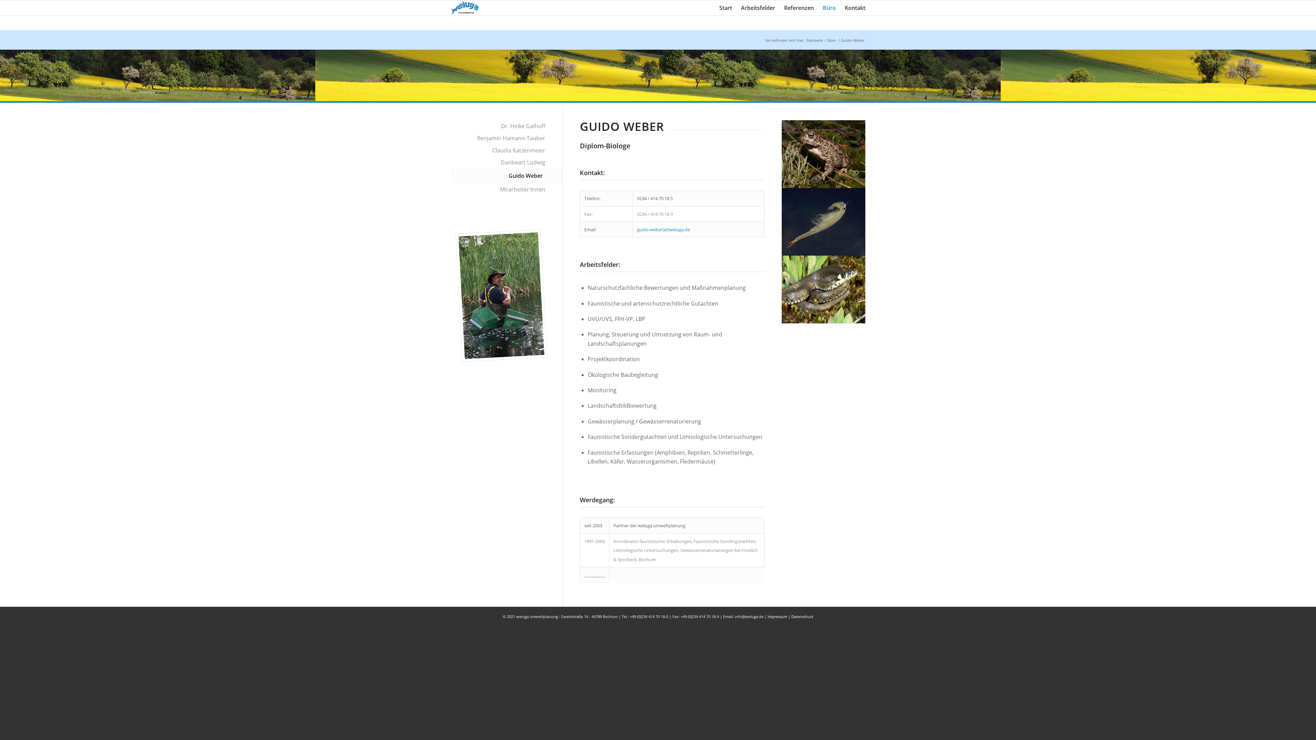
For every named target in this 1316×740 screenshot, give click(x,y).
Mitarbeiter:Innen (522, 189)
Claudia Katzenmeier (518, 150)
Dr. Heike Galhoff (523, 126)
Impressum (777, 616)
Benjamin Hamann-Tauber (511, 138)
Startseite (814, 40)
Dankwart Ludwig (523, 162)
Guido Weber (526, 176)
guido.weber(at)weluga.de (663, 229)
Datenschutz (802, 616)
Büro (832, 40)
